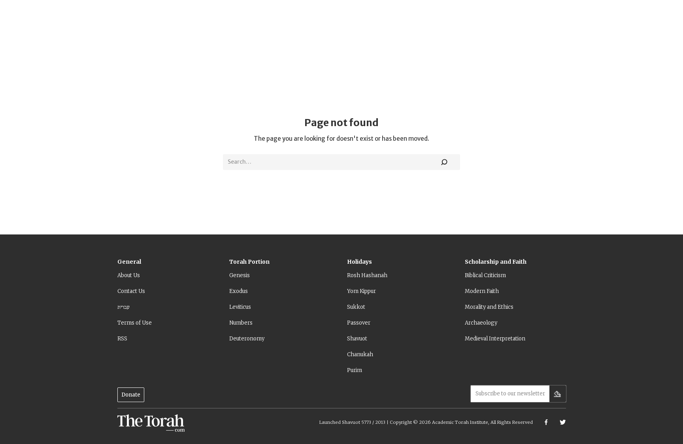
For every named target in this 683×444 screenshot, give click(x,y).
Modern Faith (482, 291)
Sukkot (356, 307)
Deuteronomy (246, 338)
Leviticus (240, 307)
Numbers (241, 322)
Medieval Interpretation (495, 338)
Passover (358, 322)
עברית (123, 307)
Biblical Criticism (485, 275)
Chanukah (360, 354)
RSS (122, 338)
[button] (129, 265)
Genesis (239, 275)
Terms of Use (134, 322)
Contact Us (131, 291)
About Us (128, 275)
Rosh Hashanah (367, 275)
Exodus (238, 291)
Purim (354, 370)
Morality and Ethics (489, 307)
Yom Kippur (361, 291)
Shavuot (357, 338)
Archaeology (481, 322)
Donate (130, 394)
